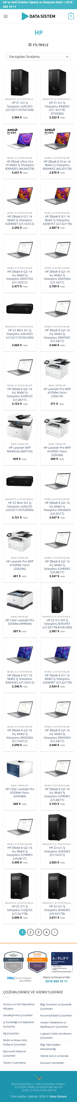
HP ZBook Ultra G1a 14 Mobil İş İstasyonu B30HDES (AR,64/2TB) (19, 165)
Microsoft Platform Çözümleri (14, 1053)
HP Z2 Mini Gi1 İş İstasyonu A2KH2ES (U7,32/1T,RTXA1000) (20, 333)
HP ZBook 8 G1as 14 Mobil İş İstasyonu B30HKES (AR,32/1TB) (57, 165)
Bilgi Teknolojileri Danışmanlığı (50, 1047)
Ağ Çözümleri (11, 1033)
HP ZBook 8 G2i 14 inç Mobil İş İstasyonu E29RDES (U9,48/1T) (57, 567)
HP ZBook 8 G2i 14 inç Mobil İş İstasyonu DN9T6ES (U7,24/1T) (57, 335)
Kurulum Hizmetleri (52, 1063)
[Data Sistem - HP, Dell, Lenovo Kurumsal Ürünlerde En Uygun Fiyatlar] (38, 16)
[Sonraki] (54, 932)
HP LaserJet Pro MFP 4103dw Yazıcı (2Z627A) (57, 392)
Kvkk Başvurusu (22, 1084)
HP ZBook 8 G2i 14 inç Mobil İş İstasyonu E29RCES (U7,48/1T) (20, 394)
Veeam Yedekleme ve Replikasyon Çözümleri (54, 1024)
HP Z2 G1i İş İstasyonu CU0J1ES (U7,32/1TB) (19, 910)
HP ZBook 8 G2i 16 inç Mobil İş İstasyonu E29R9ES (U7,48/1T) (57, 794)
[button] (5, 16)
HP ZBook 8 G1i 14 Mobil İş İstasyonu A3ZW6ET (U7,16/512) (19, 220)
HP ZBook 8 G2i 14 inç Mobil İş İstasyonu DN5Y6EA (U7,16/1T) (57, 277)
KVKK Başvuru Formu (50, 1084)
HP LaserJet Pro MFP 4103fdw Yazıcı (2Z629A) (19, 565)
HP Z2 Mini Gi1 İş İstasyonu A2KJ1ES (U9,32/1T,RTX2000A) (20, 506)
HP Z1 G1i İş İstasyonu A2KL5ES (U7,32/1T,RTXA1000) (20, 106)
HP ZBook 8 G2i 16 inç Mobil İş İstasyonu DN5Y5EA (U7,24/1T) (57, 735)
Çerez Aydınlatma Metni (39, 1090)
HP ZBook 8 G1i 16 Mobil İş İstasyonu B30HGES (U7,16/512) (20, 679)
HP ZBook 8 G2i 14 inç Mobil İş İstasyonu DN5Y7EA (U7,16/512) (19, 277)
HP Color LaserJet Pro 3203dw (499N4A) (19, 622)
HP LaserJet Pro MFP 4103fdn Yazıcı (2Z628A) (57, 451)
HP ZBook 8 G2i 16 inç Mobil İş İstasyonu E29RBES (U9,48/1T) (20, 853)
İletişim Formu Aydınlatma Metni (38, 1087)
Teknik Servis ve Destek (54, 1056)
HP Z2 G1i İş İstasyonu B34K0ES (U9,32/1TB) (57, 910)
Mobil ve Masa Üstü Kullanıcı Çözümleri (15, 1042)
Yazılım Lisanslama (14, 1062)
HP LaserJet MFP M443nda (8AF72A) (19, 449)
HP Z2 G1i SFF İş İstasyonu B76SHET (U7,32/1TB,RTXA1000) (57, 623)
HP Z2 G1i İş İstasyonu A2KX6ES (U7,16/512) (57, 851)
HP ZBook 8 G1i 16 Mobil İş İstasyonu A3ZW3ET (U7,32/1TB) (57, 679)
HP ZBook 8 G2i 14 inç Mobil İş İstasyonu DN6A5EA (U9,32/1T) (57, 508)
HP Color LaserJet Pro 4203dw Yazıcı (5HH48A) (19, 792)
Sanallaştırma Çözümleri (17, 1015)
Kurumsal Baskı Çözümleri (56, 1015)
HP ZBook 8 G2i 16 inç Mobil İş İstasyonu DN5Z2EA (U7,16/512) (19, 735)
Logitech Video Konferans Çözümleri (55, 1036)
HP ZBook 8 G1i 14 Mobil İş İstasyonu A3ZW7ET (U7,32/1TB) (57, 220)
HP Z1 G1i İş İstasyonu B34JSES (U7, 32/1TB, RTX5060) (57, 108)
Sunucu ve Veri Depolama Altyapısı (18, 1006)
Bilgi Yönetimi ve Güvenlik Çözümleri (55, 1007)
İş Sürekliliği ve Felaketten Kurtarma (18, 1024)
